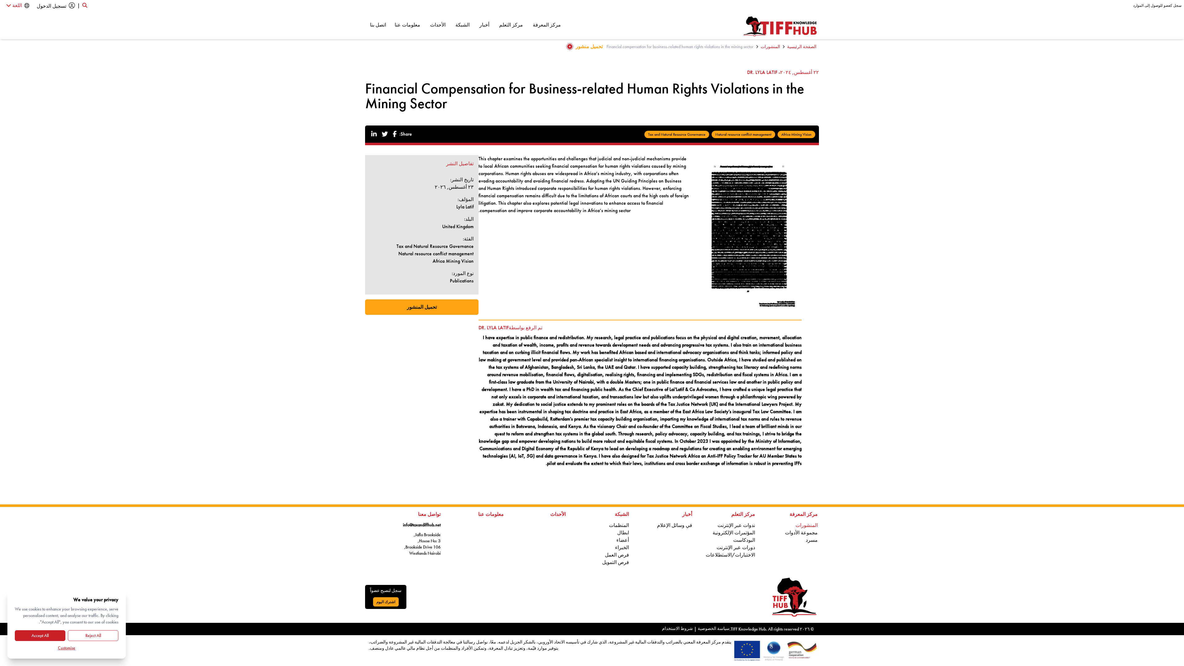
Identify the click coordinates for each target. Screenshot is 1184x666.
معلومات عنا (407, 24)
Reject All (93, 635)
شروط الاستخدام (677, 628)
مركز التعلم (511, 24)
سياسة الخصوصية (714, 628)
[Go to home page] (780, 26)
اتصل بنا (378, 24)
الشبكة (462, 24)
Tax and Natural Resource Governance (676, 134)
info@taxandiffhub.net (422, 525)
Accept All (40, 635)
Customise (66, 648)
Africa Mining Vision (796, 134)
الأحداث (438, 24)
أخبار (484, 24)
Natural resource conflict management (743, 134)
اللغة (16, 5)
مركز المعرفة (547, 24)
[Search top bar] (84, 5)
